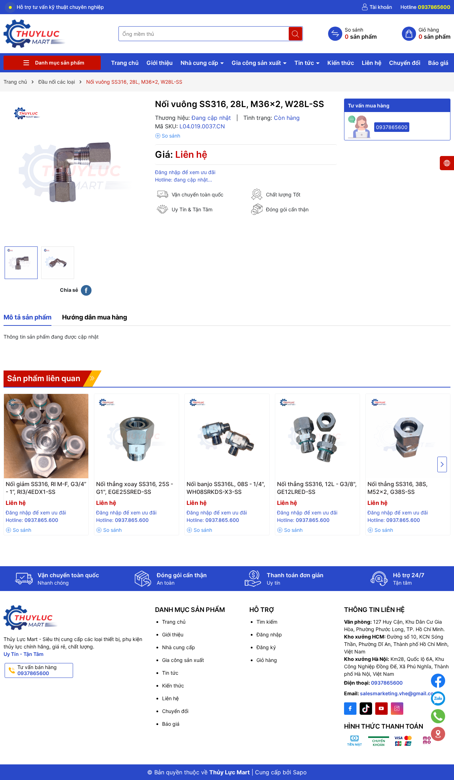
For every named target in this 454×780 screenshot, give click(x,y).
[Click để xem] (76, 171)
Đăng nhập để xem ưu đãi (185, 172)
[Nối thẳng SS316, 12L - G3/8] (317, 436)
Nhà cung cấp (200, 62)
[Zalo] (438, 698)
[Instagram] (397, 708)
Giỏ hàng (266, 660)
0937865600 (392, 127)
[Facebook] (350, 708)
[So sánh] (352, 34)
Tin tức (304, 62)
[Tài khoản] (376, 7)
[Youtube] (381, 708)
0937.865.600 (41, 520)
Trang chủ (125, 62)
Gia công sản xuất (257, 62)
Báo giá (438, 62)
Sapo (300, 772)
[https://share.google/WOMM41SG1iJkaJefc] (438, 734)
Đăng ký (266, 647)
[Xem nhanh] (48, 486)
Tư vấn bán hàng (37, 670)
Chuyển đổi (404, 62)
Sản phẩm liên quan (43, 378)
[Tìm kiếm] (295, 33)
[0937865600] (425, 7)
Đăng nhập (269, 634)
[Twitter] (366, 708)
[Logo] (35, 33)
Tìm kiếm (266, 622)
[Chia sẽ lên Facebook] (86, 289)
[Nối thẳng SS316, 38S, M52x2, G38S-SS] (408, 436)
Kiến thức (340, 62)
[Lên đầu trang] (439, 756)
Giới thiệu (159, 62)
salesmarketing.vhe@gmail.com (399, 693)
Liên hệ (371, 62)
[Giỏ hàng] (426, 34)
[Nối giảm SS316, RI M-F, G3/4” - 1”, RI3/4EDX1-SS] (46, 436)
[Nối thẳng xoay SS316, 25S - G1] (136, 436)
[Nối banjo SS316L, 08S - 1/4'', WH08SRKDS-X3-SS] (227, 436)
